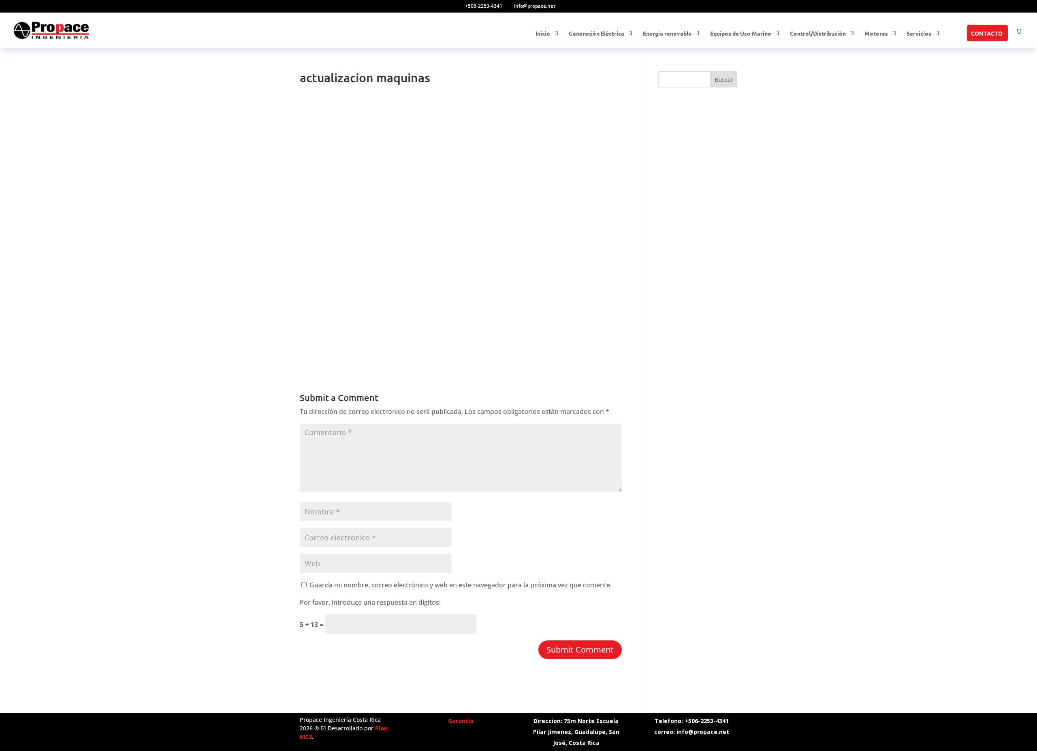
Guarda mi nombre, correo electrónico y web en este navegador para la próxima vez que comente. (460, 584)
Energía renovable (667, 33)
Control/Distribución (818, 33)
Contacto (987, 33)
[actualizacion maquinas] (326, 350)
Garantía (461, 721)
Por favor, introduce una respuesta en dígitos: (370, 602)
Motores (876, 33)
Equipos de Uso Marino (740, 33)
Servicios (919, 33)
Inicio (543, 33)
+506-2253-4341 (483, 5)
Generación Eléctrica (596, 33)
